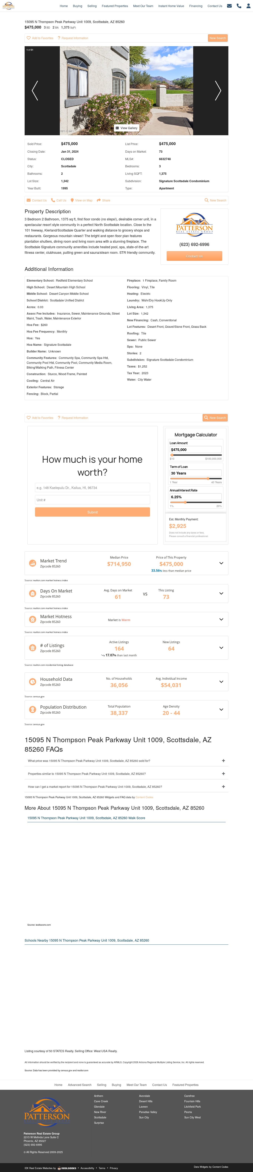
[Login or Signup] (249, 5)
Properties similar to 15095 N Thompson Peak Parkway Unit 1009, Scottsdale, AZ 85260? (87, 774)
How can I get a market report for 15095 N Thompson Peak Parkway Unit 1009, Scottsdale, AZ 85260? (95, 786)
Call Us (61, 200)
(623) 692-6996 (194, 244)
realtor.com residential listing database (53, 665)
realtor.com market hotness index (50, 580)
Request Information (75, 38)
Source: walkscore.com (39, 924)
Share (106, 200)
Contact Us (39, 200)
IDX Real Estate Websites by (41, 1168)
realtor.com (82, 1070)
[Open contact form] (229, 5)
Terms (102, 1168)
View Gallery (129, 128)
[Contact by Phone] (239, 5)
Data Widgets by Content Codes (211, 1166)
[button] (35, 90)
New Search (218, 38)
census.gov (38, 696)
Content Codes (144, 797)
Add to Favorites (42, 38)
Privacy (114, 1168)
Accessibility (87, 1168)
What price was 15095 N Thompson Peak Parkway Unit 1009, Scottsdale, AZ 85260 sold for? (89, 761)
